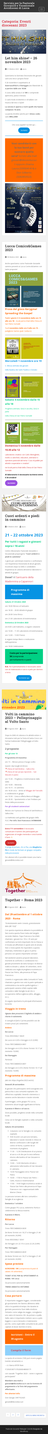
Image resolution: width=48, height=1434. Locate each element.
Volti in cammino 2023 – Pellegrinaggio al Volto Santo (23, 718)
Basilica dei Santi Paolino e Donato (23, 370)
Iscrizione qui (24, 678)
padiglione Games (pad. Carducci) (18, 331)
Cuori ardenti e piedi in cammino (22, 518)
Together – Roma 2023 (23, 900)
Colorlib (29, 1429)
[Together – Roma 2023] (24, 883)
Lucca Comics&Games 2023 (23, 248)
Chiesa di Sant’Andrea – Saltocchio (20, 769)
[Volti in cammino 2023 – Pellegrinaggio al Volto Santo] (24, 699)
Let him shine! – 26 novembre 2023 (21, 60)
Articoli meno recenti (34, 1415)
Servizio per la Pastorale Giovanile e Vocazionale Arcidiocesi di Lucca (19, 3)
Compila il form (21, 1350)
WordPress (24, 1431)
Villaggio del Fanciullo (34, 790)
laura (24, 69)
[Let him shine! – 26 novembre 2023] (24, 42)
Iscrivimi (24, 130)
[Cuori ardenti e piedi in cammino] (24, 503)
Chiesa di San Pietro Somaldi (20, 416)
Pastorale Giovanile (12, 1429)
